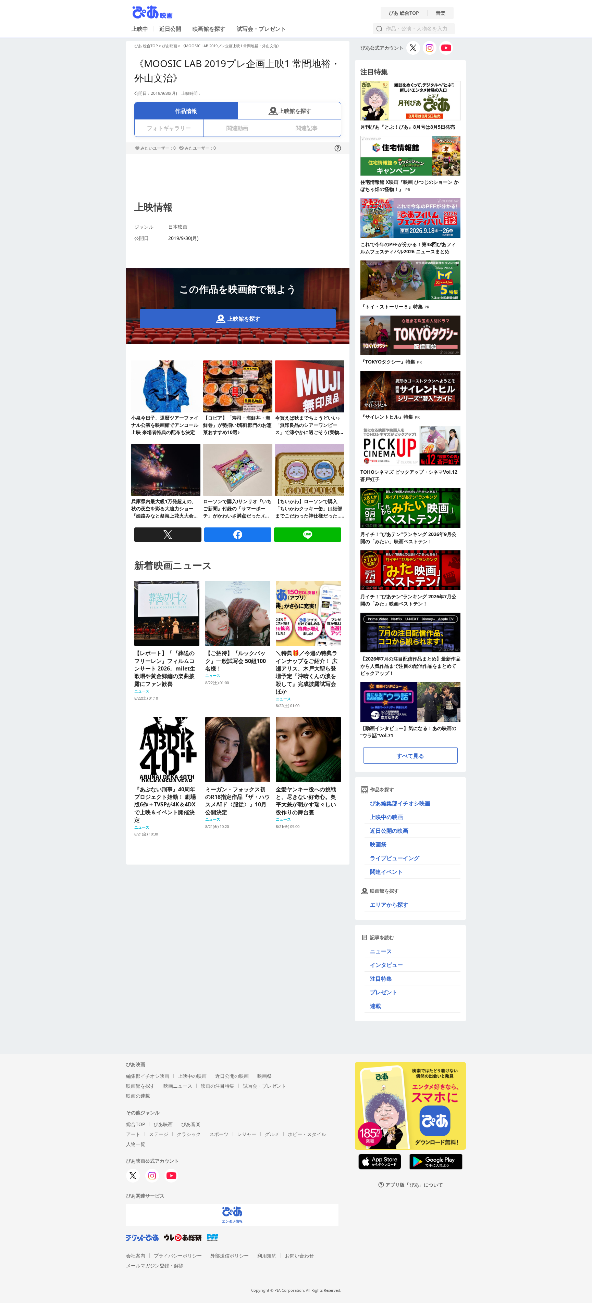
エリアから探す (389, 904)
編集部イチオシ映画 (147, 1076)
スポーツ (219, 1134)
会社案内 (135, 1255)
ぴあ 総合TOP (404, 13)
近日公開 (170, 29)
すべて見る (410, 755)
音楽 (440, 13)
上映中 (140, 29)
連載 (375, 1006)
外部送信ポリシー (229, 1255)
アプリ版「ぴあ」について (414, 1185)
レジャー (246, 1134)
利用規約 (266, 1255)
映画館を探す (209, 29)
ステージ (158, 1134)
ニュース (381, 951)
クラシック (189, 1134)
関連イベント (386, 872)
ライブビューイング (394, 858)
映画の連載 (138, 1096)
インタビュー (386, 965)
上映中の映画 (386, 817)
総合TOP (135, 1124)
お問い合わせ (299, 1255)
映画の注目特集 (217, 1086)
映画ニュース (177, 1086)
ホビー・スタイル (307, 1134)
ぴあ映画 (169, 45)
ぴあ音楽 (190, 1124)
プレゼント (383, 992)
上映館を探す (295, 111)
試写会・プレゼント (261, 29)
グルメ (272, 1134)
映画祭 (378, 844)
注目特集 (381, 978)
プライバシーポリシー (178, 1255)
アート (133, 1134)
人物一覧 (135, 1144)
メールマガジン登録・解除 (155, 1265)
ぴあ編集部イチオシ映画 (400, 803)
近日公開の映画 (389, 830)
